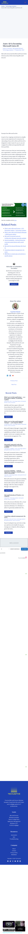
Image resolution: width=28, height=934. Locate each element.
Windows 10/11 (14, 823)
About (14, 848)
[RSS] (20, 861)
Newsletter (14, 854)
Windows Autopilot (14, 817)
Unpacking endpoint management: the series (15, 516)
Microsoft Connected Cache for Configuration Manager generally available (13, 446)
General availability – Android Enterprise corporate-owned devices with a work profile (15, 242)
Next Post (13, 384)
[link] (5, 923)
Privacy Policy (14, 852)
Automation (14, 835)
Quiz (14, 837)
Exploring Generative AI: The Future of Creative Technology (8, 923)
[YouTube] (13, 375)
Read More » (8, 416)
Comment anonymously (15, 548)
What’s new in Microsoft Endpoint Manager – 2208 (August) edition (13, 422)
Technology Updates (8, 50)
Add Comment (24, 548)
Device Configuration (14, 819)
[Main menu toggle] (25, 2)
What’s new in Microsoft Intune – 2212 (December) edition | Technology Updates (14, 398)
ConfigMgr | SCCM (13, 448)
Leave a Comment (7, 48)
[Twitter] (10, 861)
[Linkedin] (7, 375)
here (15, 220)
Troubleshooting (14, 839)
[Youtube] (15, 861)
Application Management (14, 821)
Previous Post (14, 380)
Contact (14, 850)
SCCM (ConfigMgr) (14, 825)
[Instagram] (12, 861)
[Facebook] (10, 375)
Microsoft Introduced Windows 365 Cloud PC (14, 495)
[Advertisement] (14, 23)
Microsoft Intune (13, 519)
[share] (13, 922)
